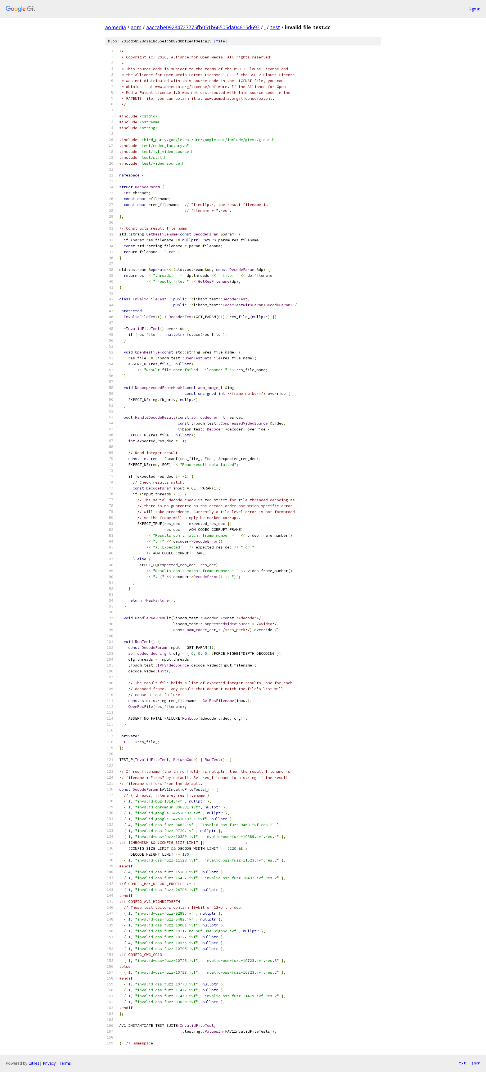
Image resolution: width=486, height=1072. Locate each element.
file (220, 41)
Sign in (474, 9)
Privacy (49, 1063)
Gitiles (33, 1063)
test (275, 27)
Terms (65, 1063)
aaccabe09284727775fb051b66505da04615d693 (203, 27)
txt (462, 1063)
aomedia (115, 27)
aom (136, 27)
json (475, 1063)
